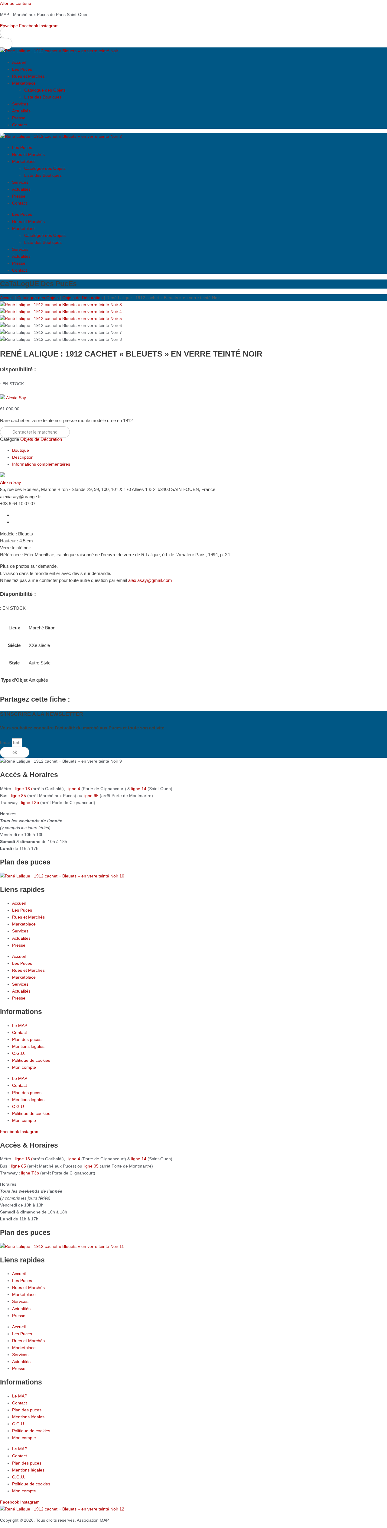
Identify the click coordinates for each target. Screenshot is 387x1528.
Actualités (21, 110)
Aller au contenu (15, 3)
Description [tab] (23, 457)
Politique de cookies (31, 1060)
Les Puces (22, 69)
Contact (19, 124)
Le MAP (19, 1025)
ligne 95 (91, 795)
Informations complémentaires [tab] (41, 464)
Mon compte (24, 1067)
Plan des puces (26, 1039)
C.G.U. (18, 1053)
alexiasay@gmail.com (150, 580)
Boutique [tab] (20, 450)
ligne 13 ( (24, 788)
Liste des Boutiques (43, 97)
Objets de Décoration (82, 297)
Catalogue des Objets (45, 90)
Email (6, 742)
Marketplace (24, 83)
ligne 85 (18, 795)
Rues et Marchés (28, 76)
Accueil (19, 62)
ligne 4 (74, 788)
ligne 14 (139, 788)
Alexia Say (16, 397)
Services (20, 104)
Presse (18, 117)
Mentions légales (28, 1046)
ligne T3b (30, 802)
